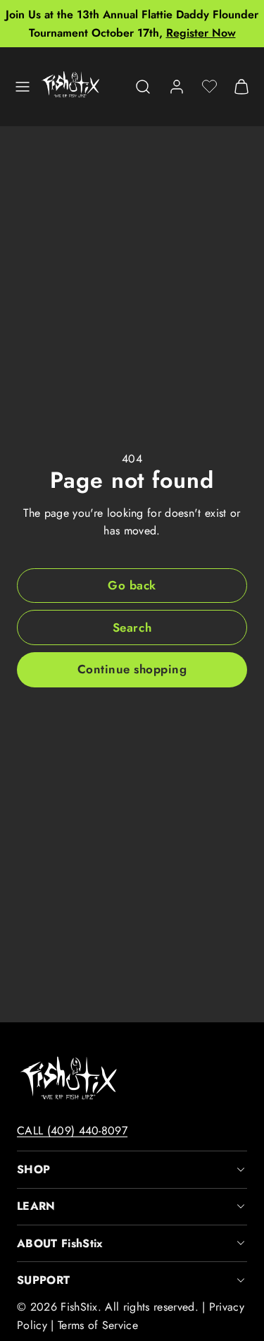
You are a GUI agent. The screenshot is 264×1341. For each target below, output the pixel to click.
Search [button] (132, 627)
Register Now (201, 33)
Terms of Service (98, 1325)
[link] (177, 87)
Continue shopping (132, 669)
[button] (22, 87)
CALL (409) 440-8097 (72, 1130)
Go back (132, 585)
